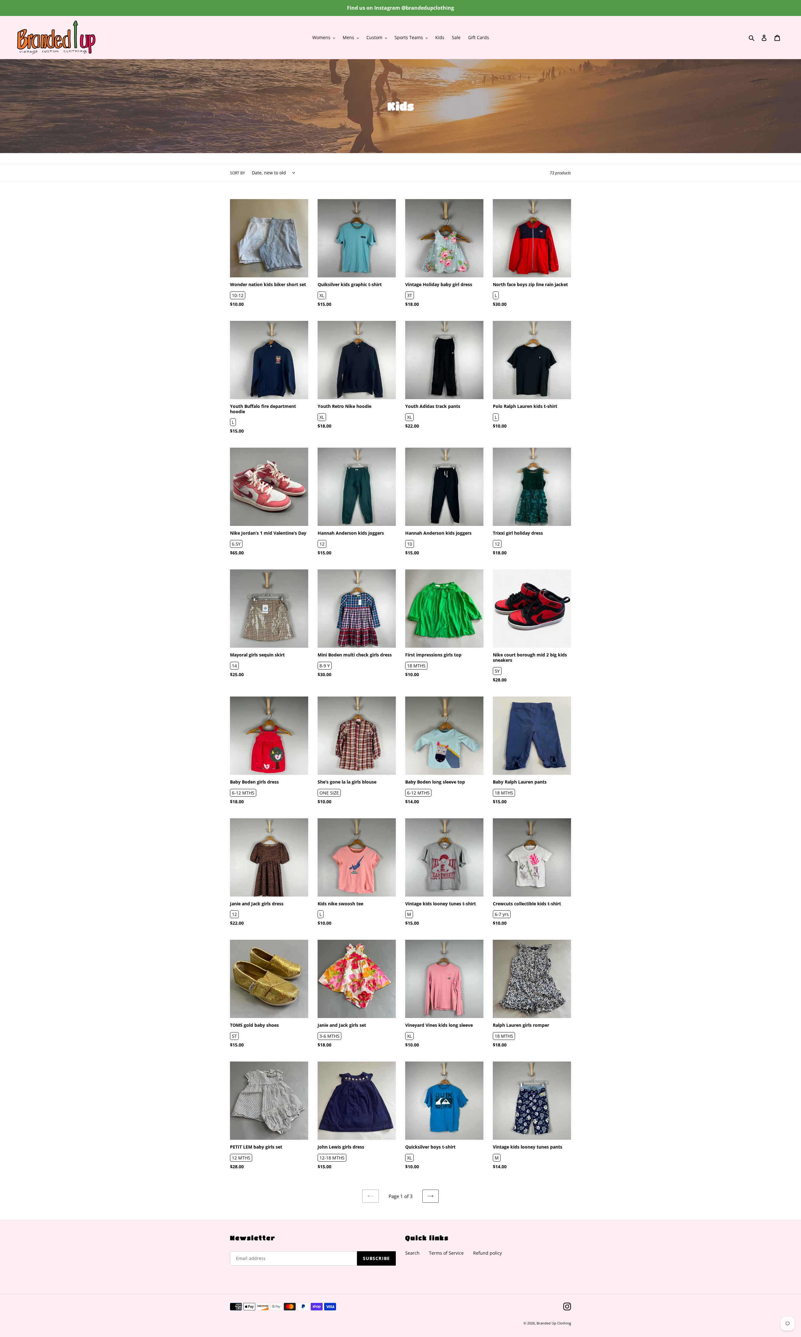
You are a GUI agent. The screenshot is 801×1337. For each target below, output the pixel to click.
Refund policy (487, 1253)
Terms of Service (446, 1253)
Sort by (237, 173)
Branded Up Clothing (554, 1323)
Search (412, 1253)
